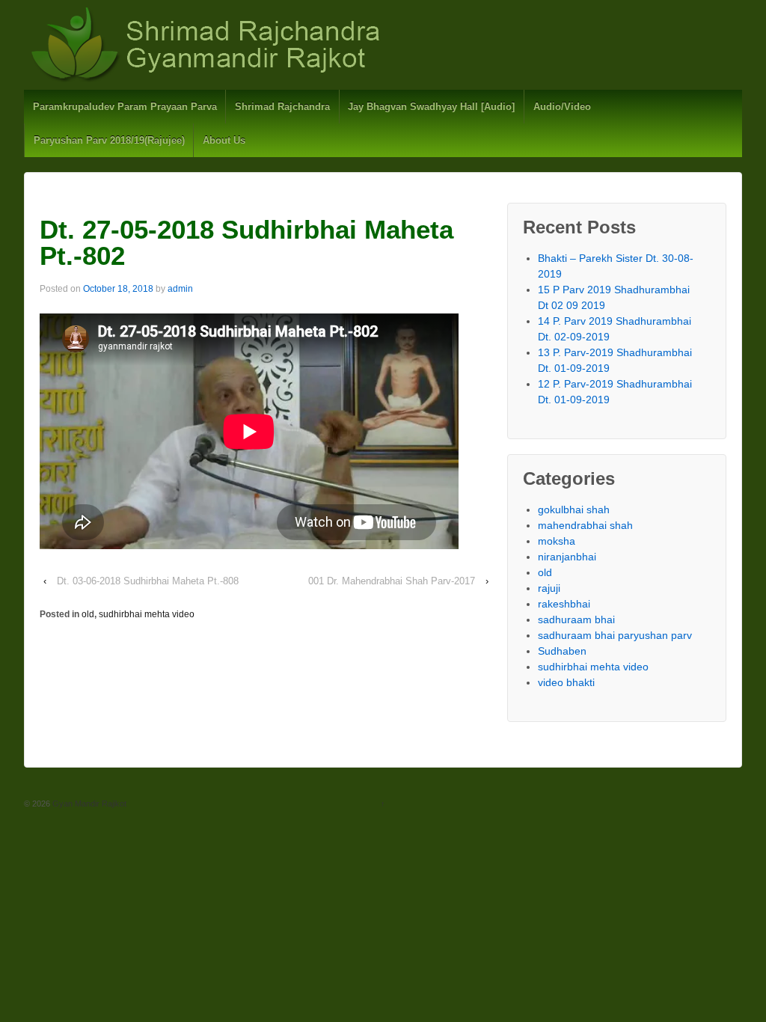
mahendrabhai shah (585, 525)
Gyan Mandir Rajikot (88, 803)
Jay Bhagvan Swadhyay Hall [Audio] (431, 106)
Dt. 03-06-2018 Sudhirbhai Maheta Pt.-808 (148, 581)
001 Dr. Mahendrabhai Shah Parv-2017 (391, 581)
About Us (224, 140)
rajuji (549, 588)
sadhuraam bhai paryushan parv (615, 635)
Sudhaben (562, 651)
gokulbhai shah (574, 509)
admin (180, 289)
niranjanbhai (567, 557)
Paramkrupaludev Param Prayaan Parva (125, 106)
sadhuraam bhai (576, 619)
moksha (556, 541)
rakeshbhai (564, 604)
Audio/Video (562, 106)
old (88, 614)
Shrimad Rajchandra (282, 106)
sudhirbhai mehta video (146, 614)
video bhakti (566, 682)
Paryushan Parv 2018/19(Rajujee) (109, 140)
